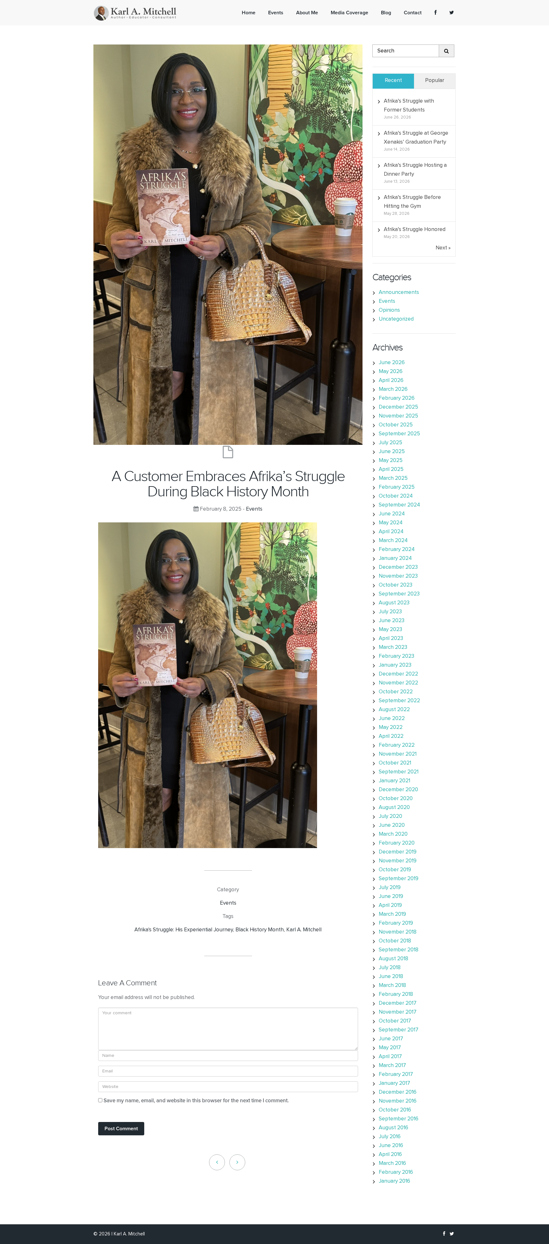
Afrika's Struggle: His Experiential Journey (183, 930)
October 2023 (395, 585)
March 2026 (393, 389)
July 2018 (390, 967)
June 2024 (392, 514)
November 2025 (398, 416)
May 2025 (391, 460)
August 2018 (393, 959)
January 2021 (394, 781)
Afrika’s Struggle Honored (414, 229)
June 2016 (391, 1145)
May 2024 (391, 523)
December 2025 (398, 407)
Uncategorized (396, 319)
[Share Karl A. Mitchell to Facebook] (435, 12)
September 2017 (398, 1030)
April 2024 (391, 531)
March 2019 (392, 914)
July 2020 (390, 816)
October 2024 (396, 496)
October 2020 (396, 798)
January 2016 (394, 1181)
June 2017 (391, 1039)
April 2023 (391, 638)
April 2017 (390, 1056)
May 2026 (391, 371)
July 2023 (390, 612)
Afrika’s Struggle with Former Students (409, 106)
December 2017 (398, 1003)
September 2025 (399, 434)
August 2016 (393, 1128)
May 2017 (390, 1047)
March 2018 (392, 985)
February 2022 (397, 745)
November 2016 (398, 1101)
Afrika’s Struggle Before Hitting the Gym (412, 202)
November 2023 (398, 576)
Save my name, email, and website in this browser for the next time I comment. (196, 1101)
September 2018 (398, 950)
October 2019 (395, 870)
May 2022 (391, 727)
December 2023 (398, 567)
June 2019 (391, 896)
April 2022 (391, 736)
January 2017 (394, 1083)
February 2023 (396, 656)
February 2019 (396, 923)
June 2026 (392, 362)
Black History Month (259, 930)
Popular (434, 80)
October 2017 (395, 1021)
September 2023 (399, 594)
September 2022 (399, 701)
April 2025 (391, 469)
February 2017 (396, 1074)
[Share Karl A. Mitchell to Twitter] (451, 12)
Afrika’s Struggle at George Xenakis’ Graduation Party (416, 138)
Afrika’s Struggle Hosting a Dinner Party (415, 170)
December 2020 (398, 789)
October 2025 (396, 425)
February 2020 (397, 843)
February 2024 (397, 549)
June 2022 (392, 718)
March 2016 (392, 1163)
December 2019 (398, 852)
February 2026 (397, 398)
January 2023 (395, 665)
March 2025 (393, 478)
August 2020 (394, 807)
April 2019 (390, 905)
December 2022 (398, 674)
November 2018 (398, 932)
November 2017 (398, 1012)
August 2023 (394, 603)
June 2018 (391, 976)
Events (254, 509)
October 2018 (395, 941)
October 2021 (395, 763)
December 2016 (398, 1092)
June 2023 (391, 620)
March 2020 (393, 834)
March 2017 (392, 1065)
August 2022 (394, 709)
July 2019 (390, 887)
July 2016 (390, 1136)
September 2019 (398, 878)
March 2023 (393, 647)
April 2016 (390, 1154)
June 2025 (392, 451)
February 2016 (396, 1172)
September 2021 (398, 772)
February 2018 (396, 994)
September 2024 (399, 505)
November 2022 (398, 683)
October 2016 (395, 1110)
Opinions (389, 310)
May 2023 (390, 629)
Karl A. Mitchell (304, 930)
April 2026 (391, 380)
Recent (393, 80)
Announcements (399, 292)
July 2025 (390, 442)
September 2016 (398, 1119)
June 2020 (392, 825)
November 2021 (398, 754)
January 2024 (395, 558)
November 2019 (398, 861)
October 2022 (396, 692)
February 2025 (397, 487)
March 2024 (393, 540)
